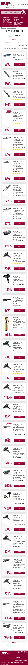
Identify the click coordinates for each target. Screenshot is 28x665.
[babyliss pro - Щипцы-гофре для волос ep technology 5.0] (7, 299)
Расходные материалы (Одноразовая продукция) (17, 26)
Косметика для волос (17, 19)
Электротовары (6, 17)
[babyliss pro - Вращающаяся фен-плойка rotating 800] (7, 626)
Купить (19, 64)
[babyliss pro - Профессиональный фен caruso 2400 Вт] (7, 366)
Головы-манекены (18, 15)
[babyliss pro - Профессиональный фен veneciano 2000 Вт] (7, 278)
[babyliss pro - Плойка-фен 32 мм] (7, 55)
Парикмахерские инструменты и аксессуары (6, 19)
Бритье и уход (6, 20)
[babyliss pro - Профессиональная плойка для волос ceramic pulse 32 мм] (7, 162)
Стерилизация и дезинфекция (18, 21)
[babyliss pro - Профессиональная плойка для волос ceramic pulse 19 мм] (7, 112)
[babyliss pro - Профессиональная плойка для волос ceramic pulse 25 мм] (7, 138)
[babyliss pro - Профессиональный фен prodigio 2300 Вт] (7, 518)
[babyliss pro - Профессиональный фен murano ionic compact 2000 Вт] (7, 450)
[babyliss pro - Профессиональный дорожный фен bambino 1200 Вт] (7, 538)
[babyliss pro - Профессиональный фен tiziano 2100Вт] (7, 387)
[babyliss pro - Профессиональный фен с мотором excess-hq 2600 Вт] (7, 495)
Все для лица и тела (7, 22)
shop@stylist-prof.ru (8, 7)
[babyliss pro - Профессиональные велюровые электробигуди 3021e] (7, 233)
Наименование (8, 48)
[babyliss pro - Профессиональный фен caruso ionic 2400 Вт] (7, 255)
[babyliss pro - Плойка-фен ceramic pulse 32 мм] (7, 74)
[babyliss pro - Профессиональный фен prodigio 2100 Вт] (7, 582)
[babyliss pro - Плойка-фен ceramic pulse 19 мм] (7, 94)
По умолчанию (22, 48)
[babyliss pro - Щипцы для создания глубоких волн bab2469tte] (7, 560)
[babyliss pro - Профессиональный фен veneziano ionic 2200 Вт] (7, 344)
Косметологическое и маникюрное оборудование (19, 23)
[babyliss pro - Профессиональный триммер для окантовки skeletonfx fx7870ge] (7, 324)
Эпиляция (16, 24)
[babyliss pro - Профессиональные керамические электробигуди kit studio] (7, 472)
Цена (15, 48)
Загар (4, 25)
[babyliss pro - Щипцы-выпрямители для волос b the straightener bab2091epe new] (7, 604)
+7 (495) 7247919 (22, 5)
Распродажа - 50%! (7, 15)
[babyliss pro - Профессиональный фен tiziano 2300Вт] (7, 406)
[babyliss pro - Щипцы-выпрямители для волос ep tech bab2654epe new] (7, 427)
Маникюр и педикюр (7, 24)
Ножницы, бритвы (18, 17)
